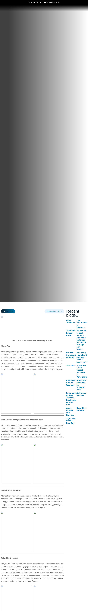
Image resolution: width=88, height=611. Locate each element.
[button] (8, 311)
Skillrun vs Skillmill (81, 394)
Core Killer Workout (81, 409)
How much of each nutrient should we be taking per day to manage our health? (81, 340)
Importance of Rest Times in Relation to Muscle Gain (71, 399)
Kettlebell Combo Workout (70, 382)
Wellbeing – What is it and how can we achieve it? (82, 357)
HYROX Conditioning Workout (72, 355)
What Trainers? (70, 321)
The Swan (70, 365)
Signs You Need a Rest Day (71, 420)
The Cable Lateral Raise (70, 333)
